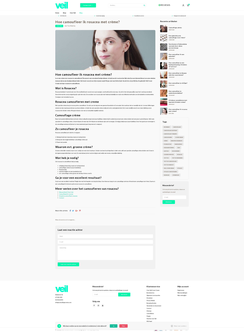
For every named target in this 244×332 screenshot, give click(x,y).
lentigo (166, 151)
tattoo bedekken (177, 158)
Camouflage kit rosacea (66, 194)
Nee (123, 326)
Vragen (149, 316)
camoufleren (168, 137)
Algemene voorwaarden (153, 295)
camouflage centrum (170, 130)
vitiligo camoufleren (170, 171)
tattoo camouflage (170, 161)
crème (165, 140)
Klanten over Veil (151, 318)
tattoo (166, 158)
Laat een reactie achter (68, 264)
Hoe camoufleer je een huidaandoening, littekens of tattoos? (178, 64)
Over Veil (73, 13)
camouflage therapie (170, 133)
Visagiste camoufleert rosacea (68, 196)
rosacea (179, 154)
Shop (64, 13)
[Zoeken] (144, 5)
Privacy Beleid (151, 300)
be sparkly (167, 127)
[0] (188, 5)
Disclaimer (149, 298)
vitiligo (179, 168)
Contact (61, 198)
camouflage (177, 127)
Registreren (180, 290)
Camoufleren (150, 313)
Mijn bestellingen (182, 293)
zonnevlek (176, 175)
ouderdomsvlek (169, 154)
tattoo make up (168, 164)
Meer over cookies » (180, 326)
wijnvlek (166, 175)
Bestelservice (150, 293)
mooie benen (175, 151)
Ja (113, 326)
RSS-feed (149, 321)
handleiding (178, 144)
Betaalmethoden (151, 303)
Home (57, 13)
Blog (80, 13)
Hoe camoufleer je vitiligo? (178, 83)
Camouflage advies (175, 27)
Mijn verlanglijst (181, 295)
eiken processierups (176, 140)
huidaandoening (169, 147)
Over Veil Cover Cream (153, 290)
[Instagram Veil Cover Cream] (98, 305)
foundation (167, 144)
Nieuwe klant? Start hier (66, 192)
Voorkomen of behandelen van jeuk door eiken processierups (178, 46)
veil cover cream (169, 168)
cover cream (179, 137)
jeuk (178, 147)
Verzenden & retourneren (154, 306)
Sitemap (149, 311)
